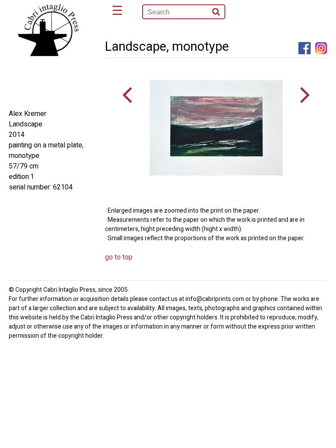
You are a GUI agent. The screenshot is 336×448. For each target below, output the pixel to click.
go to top (119, 257)
